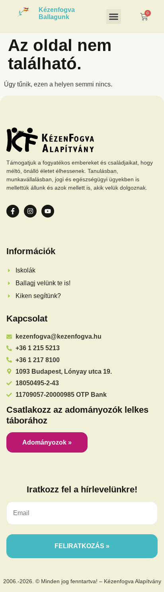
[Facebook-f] (12, 211)
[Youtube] (47, 211)
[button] (113, 16)
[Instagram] (30, 211)
